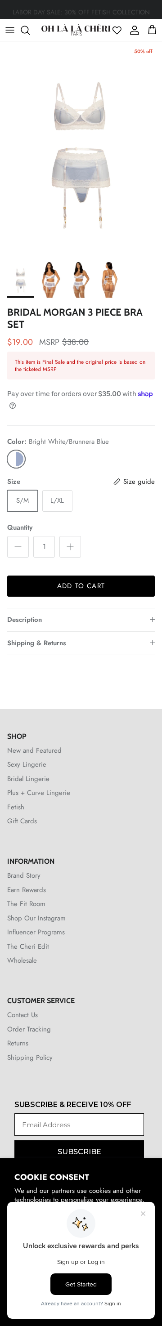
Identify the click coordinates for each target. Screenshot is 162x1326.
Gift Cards (22, 821)
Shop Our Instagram (36, 918)
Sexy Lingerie (26, 764)
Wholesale (22, 960)
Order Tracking (29, 1029)
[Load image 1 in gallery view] (81, 149)
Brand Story (23, 875)
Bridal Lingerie (28, 779)
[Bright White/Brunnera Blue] (16, 459)
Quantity (19, 527)
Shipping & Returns (36, 643)
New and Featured (34, 750)
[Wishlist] (117, 30)
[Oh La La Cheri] (76, 29)
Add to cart (81, 586)
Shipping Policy (30, 1058)
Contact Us (22, 1015)
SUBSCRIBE (79, 1151)
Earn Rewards (26, 890)
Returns (17, 1043)
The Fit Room (26, 904)
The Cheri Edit (28, 946)
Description (24, 620)
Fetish (15, 807)
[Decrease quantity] (18, 547)
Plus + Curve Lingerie (38, 793)
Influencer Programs (36, 932)
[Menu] (10, 30)
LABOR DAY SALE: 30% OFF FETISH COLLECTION (81, 9)
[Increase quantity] (70, 547)
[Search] (30, 30)
